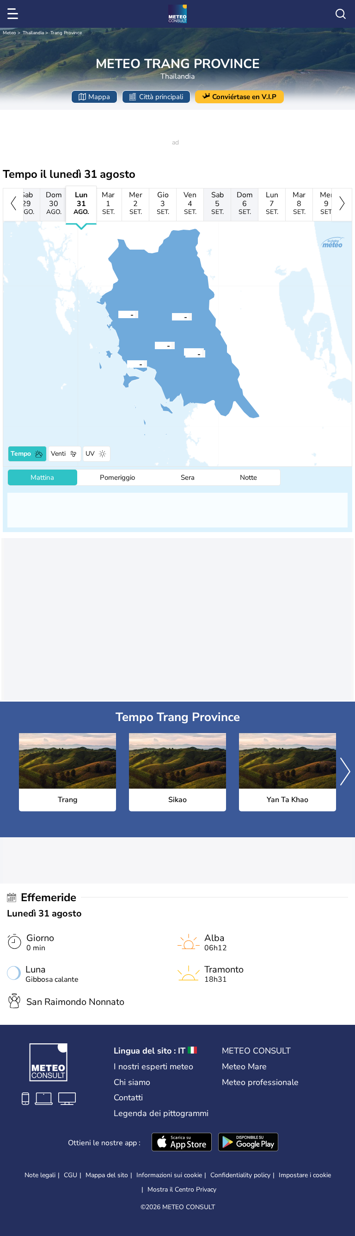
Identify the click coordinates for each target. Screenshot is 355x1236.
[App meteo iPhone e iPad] (182, 1143)
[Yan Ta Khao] (185, 353)
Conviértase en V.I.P (244, 96)
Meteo (9, 33)
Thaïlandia (33, 33)
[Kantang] (154, 345)
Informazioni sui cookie (169, 1175)
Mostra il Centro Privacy (181, 1189)
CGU (70, 1175)
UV (90, 453)
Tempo (21, 453)
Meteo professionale (260, 1082)
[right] (341, 204)
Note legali (39, 1175)
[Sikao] (118, 314)
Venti (58, 453)
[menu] (14, 13)
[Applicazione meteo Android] (248, 1143)
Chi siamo (132, 1082)
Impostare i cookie (305, 1175)
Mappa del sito (107, 1175)
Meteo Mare (244, 1066)
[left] (13, 204)
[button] (172, 316)
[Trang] (172, 316)
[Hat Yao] (127, 363)
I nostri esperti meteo (153, 1066)
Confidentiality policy (240, 1175)
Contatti (128, 1097)
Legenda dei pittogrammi (161, 1113)
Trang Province (66, 33)
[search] (340, 13)
